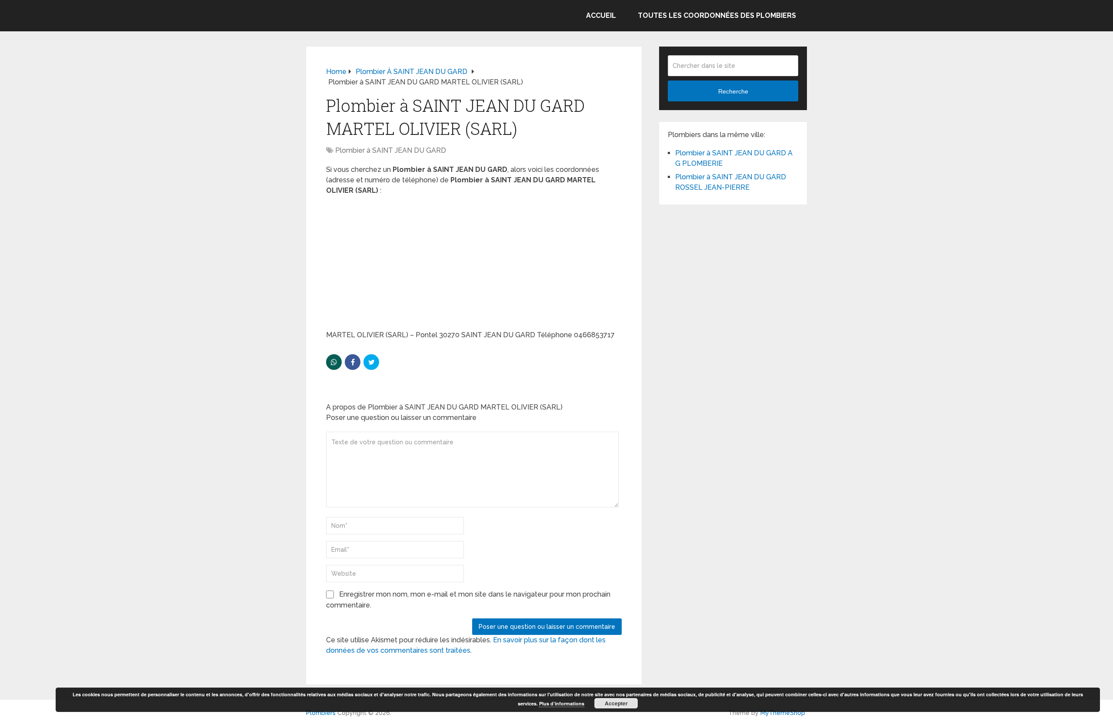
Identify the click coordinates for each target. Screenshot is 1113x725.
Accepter (616, 703)
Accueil (601, 15)
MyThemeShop (782, 712)
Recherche (733, 91)
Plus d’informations (561, 703)
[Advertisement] (474, 265)
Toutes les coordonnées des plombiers (717, 15)
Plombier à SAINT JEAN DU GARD (390, 150)
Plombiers (321, 712)
